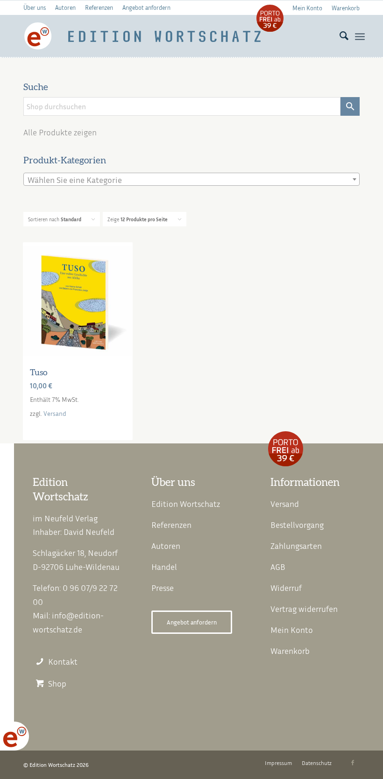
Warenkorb (346, 8)
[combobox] (191, 179)
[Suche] (339, 36)
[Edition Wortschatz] (143, 36)
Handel (164, 566)
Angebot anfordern (146, 7)
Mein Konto (307, 8)
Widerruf (286, 587)
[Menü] (360, 36)
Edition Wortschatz (185, 503)
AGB (277, 566)
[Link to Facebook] (353, 763)
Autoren (65, 7)
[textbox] (191, 179)
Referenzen (99, 7)
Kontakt (63, 662)
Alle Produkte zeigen (60, 132)
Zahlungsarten (296, 545)
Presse (162, 587)
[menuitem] (307, 7)
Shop (57, 683)
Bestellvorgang (297, 524)
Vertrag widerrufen (304, 609)
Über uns (34, 7)
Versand (54, 413)
